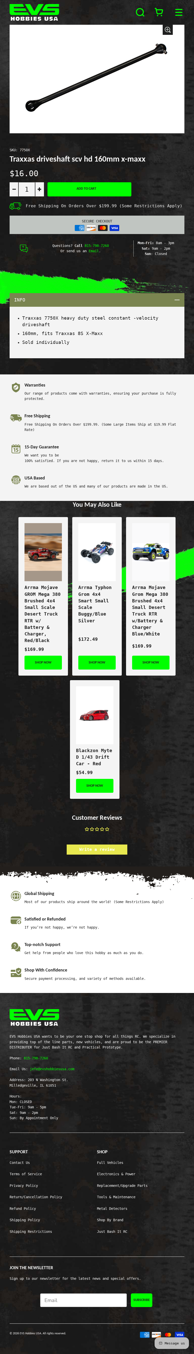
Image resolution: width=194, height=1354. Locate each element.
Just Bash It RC (112, 1232)
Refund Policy (23, 1209)
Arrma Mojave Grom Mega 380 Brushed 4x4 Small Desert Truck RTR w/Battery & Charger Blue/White (150, 610)
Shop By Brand (110, 1220)
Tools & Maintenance (116, 1197)
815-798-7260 (97, 246)
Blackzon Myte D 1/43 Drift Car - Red (94, 757)
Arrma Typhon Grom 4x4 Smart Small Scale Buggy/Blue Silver (95, 604)
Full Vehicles (110, 1163)
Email (94, 251)
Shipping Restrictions (31, 1232)
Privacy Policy (24, 1186)
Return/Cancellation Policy (36, 1197)
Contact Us (20, 1163)
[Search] (141, 12)
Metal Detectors (112, 1209)
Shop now (43, 663)
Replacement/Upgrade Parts (122, 1186)
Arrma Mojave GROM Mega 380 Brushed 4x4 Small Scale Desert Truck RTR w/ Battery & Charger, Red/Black (43, 614)
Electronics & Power (116, 1174)
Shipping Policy (25, 1220)
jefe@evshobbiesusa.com (52, 1069)
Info (99, 299)
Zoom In (168, 30)
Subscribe (141, 1300)
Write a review (97, 849)
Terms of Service (26, 1174)
